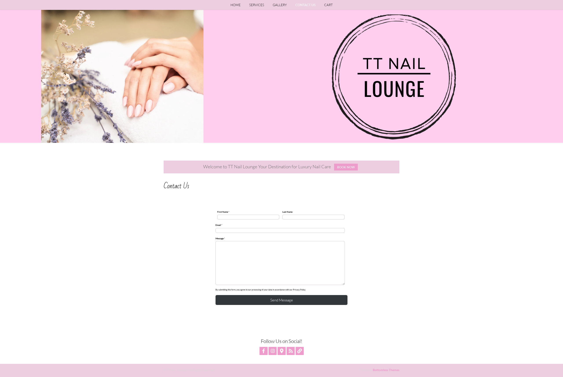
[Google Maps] (282, 351)
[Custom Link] (300, 351)
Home (235, 5)
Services (256, 5)
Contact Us (305, 5)
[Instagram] (273, 351)
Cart (328, 5)
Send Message (281, 300)
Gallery (280, 5)
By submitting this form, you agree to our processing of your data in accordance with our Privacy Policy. (261, 289)
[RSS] (291, 351)
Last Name (287, 211)
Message (220, 238)
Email (219, 225)
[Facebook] (264, 351)
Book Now (346, 167)
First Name (223, 211)
